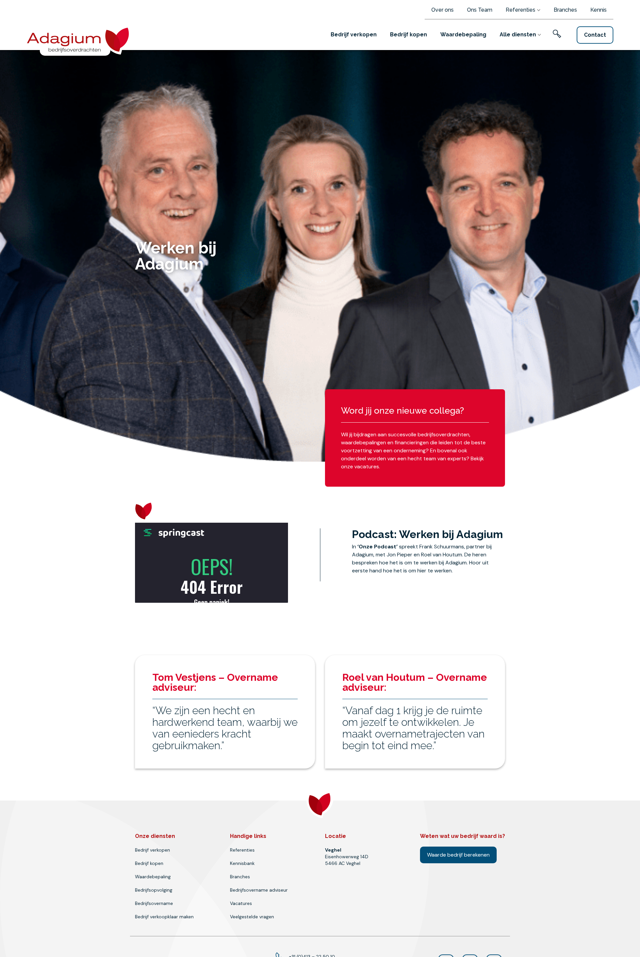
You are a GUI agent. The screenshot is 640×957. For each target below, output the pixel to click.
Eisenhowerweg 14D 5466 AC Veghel (346, 856)
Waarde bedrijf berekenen (458, 854)
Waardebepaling (463, 34)
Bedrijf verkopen (354, 34)
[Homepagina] (80, 39)
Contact (595, 35)
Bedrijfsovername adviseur (259, 890)
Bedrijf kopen (408, 34)
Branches (565, 10)
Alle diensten (518, 34)
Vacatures (241, 903)
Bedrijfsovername (154, 903)
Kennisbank (242, 863)
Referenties (520, 10)
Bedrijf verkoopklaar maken (164, 917)
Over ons (442, 10)
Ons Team (479, 10)
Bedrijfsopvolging (153, 890)
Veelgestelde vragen (252, 917)
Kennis (598, 10)
